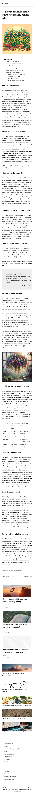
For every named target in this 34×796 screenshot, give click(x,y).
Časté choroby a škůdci (13, 78)
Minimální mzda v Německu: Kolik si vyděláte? (17, 732)
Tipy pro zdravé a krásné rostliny (15, 80)
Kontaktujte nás (18, 570)
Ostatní (30, 576)
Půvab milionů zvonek (13, 61)
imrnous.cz (5, 3)
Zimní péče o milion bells (13, 76)
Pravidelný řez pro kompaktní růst (16, 74)
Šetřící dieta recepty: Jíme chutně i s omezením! (17, 705)
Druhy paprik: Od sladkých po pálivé (13, 718)
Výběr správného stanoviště (14, 66)
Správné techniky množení (14, 72)
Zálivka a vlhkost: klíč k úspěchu (15, 70)
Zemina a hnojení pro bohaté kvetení (16, 68)
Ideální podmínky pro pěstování (15, 63)
